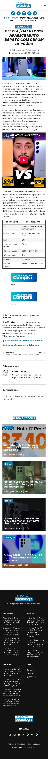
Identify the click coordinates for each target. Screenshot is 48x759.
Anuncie (29, 673)
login (24, 396)
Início (6, 18)
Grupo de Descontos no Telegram (22, 345)
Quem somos (32, 677)
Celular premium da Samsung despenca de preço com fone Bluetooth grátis (12, 682)
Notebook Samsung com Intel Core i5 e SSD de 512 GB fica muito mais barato (12, 692)
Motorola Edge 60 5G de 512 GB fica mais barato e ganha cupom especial (34, 632)
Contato (30, 670)
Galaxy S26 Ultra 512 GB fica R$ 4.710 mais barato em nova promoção (12, 641)
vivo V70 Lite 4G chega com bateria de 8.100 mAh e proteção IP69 (35, 653)
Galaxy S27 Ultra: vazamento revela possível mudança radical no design (11, 651)
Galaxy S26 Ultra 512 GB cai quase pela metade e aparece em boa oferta (11, 702)
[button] (45, 5)
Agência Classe (30, 747)
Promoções (23, 26)
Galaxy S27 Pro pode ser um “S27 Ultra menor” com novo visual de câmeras (12, 631)
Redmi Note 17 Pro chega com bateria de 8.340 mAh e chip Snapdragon (12, 621)
